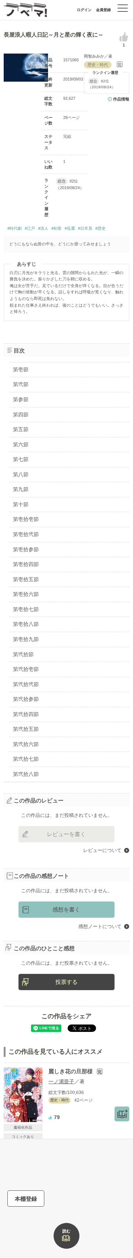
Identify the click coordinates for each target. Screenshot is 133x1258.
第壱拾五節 (26, 579)
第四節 (20, 414)
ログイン (84, 10)
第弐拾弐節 (26, 684)
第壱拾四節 (26, 564)
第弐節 (20, 384)
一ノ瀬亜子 (61, 1081)
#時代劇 (14, 228)
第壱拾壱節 (26, 519)
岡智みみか (94, 56)
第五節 (20, 429)
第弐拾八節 (26, 774)
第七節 (20, 459)
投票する (66, 982)
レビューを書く (66, 834)
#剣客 (56, 228)
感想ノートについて (100, 926)
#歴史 (100, 228)
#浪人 (43, 228)
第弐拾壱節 (26, 669)
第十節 (20, 504)
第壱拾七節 (26, 609)
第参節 (20, 399)
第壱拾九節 (26, 639)
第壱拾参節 (26, 549)
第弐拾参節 (26, 699)
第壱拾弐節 (26, 534)
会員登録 (103, 10)
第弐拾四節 (26, 714)
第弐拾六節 (26, 744)
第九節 (20, 489)
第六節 (20, 444)
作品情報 (121, 99)
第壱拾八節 (26, 624)
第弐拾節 (23, 654)
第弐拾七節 (26, 759)
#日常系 (85, 228)
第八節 (20, 474)
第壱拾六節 (26, 594)
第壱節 (20, 369)
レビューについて (102, 850)
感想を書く (66, 909)
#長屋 (70, 228)
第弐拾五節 (26, 729)
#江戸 (30, 228)
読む (66, 1231)
